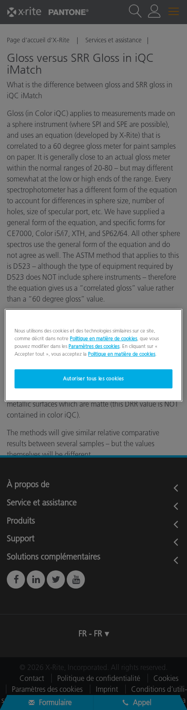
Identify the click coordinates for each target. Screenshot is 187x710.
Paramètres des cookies (94, 346)
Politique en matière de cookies (103, 338)
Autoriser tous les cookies (93, 378)
